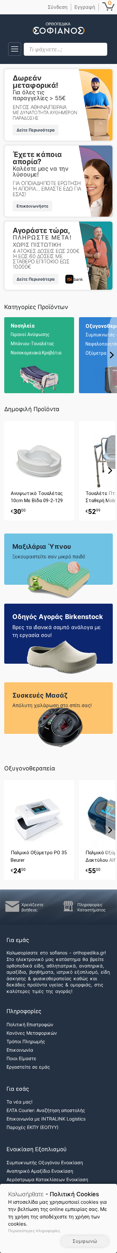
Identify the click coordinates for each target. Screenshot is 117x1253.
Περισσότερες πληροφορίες (34, 1230)
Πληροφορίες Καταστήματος (91, 907)
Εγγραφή (84, 7)
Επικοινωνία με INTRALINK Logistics (45, 1119)
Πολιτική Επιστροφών (29, 1024)
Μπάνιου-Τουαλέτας (32, 343)
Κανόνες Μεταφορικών (31, 1033)
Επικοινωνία (19, 1050)
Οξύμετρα (95, 353)
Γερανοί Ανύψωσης (30, 334)
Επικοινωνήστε (32, 206)
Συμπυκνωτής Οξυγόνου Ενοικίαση (44, 1162)
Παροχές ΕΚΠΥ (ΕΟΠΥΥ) (32, 1127)
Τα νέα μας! (19, 1102)
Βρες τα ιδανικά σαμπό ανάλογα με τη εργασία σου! (56, 631)
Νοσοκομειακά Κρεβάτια (36, 352)
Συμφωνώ (84, 1241)
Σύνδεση (58, 7)
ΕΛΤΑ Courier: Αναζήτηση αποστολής (45, 1110)
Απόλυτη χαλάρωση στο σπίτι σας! (52, 705)
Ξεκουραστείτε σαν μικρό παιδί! (48, 556)
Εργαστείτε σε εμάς (28, 1067)
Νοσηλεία (22, 326)
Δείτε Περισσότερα (36, 130)
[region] (60, 355)
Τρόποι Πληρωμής (25, 1041)
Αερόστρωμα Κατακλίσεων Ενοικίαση (47, 1179)
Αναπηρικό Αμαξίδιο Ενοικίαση (39, 1171)
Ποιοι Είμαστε (21, 1058)
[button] (14, 49)
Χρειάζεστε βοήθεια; (32, 907)
